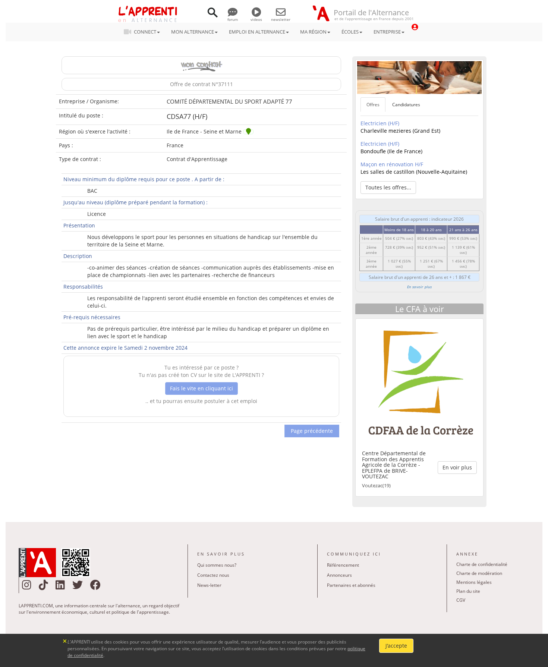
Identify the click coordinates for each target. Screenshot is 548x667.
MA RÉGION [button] (313, 31)
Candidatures (406, 104)
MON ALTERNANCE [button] (192, 31)
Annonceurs (339, 575)
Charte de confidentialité (481, 564)
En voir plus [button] (457, 467)
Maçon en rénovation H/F (391, 164)
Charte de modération (479, 573)
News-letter (209, 585)
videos (256, 19)
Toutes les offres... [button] (388, 187)
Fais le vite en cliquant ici (201, 388)
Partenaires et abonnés (351, 585)
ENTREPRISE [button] (387, 31)
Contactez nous (213, 575)
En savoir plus (419, 286)
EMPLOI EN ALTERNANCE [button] (257, 31)
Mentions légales (474, 582)
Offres (372, 104)
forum (232, 19)
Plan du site (468, 591)
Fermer (65, 640)
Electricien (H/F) (379, 123)
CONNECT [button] (145, 31)
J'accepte (396, 645)
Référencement (343, 565)
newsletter (280, 19)
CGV (460, 600)
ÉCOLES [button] (350, 31)
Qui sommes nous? (216, 565)
